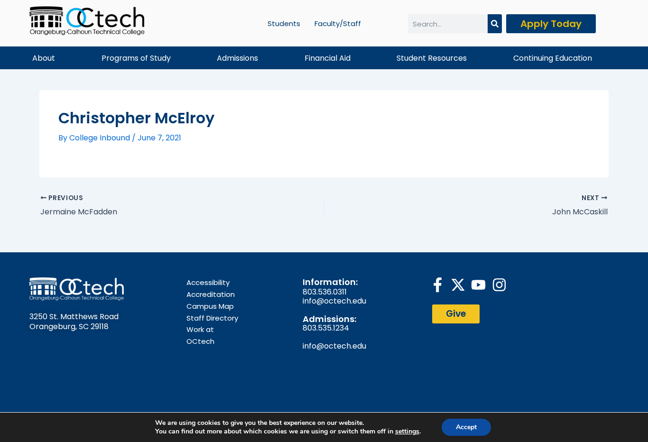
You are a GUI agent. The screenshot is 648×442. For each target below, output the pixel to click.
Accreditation (210, 294)
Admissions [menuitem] (237, 58)
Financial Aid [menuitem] (328, 58)
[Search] (495, 23)
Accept (466, 427)
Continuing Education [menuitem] (552, 58)
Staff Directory (212, 318)
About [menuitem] (43, 58)
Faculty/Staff (338, 23)
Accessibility (208, 282)
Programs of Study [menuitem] (136, 58)
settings (407, 431)
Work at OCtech (200, 335)
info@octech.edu (334, 300)
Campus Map (210, 306)
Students (284, 23)
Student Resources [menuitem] (432, 58)
